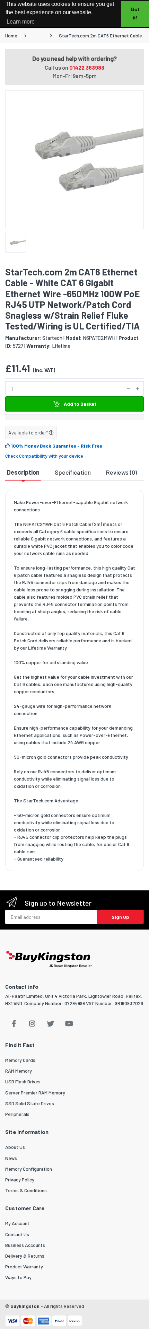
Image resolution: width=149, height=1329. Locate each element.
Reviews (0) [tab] (121, 472)
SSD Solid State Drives (29, 1103)
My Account (17, 1223)
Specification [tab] (73, 472)
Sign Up (120, 917)
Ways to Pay (18, 1277)
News (11, 1158)
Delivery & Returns (24, 1256)
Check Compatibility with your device (44, 456)
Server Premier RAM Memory (35, 1092)
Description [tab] (23, 472)
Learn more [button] (21, 22)
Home (11, 35)
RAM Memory (18, 1071)
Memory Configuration (28, 1169)
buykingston (25, 1306)
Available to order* (28, 432)
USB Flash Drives (23, 1081)
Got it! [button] (135, 13)
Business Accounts (25, 1245)
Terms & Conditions (26, 1190)
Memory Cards (20, 1060)
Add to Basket (79, 404)
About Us (15, 1147)
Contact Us (17, 1234)
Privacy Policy (19, 1179)
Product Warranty (24, 1266)
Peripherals (17, 1114)
